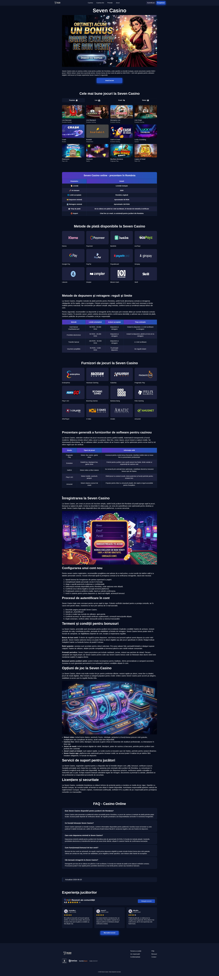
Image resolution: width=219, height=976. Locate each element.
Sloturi (144, 100)
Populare (72, 100)
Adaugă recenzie (146, 901)
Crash (120, 100)
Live (96, 100)
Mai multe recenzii (109, 933)
